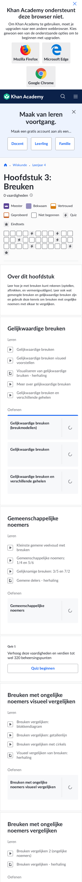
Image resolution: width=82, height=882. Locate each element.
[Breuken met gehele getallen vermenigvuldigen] (12, 246)
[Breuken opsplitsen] (64, 233)
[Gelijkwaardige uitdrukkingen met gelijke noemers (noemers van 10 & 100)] (57, 246)
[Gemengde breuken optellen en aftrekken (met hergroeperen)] (44, 240)
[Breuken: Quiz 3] (19, 240)
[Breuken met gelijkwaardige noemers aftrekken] (6, 240)
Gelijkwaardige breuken (36, 329)
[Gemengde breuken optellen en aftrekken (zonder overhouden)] (38, 240)
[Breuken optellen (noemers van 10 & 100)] (64, 246)
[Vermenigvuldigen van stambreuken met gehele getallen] (64, 240)
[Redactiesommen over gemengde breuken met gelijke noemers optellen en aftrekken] (51, 240)
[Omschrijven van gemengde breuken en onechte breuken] (25, 240)
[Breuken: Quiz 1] (32, 233)
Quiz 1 (12, 666)
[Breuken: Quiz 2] (57, 233)
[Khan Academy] (22, 96)
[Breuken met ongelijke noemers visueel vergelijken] (38, 233)
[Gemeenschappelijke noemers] (25, 233)
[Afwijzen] (74, 3)
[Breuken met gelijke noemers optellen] (70, 233)
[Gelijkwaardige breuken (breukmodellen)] (6, 233)
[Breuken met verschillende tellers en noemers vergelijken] (44, 233)
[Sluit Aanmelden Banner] (73, 111)
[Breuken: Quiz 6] (70, 246)
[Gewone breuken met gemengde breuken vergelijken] (32, 240)
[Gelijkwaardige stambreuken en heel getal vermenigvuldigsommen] (70, 240)
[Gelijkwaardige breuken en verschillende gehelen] (19, 233)
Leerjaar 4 (39, 165)
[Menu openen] (75, 96)
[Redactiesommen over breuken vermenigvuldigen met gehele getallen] (19, 246)
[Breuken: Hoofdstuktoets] (6, 252)
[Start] (5, 165)
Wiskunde (20, 165)
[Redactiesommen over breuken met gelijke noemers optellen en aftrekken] (12, 240)
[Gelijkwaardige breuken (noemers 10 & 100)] (44, 246)
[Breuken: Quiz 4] (57, 240)
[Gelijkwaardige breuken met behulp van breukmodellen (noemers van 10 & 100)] (38, 246)
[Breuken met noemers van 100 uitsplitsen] (51, 246)
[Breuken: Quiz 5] (32, 246)
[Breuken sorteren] (51, 233)
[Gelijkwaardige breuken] (12, 233)
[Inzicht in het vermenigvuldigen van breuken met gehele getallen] (6, 246)
